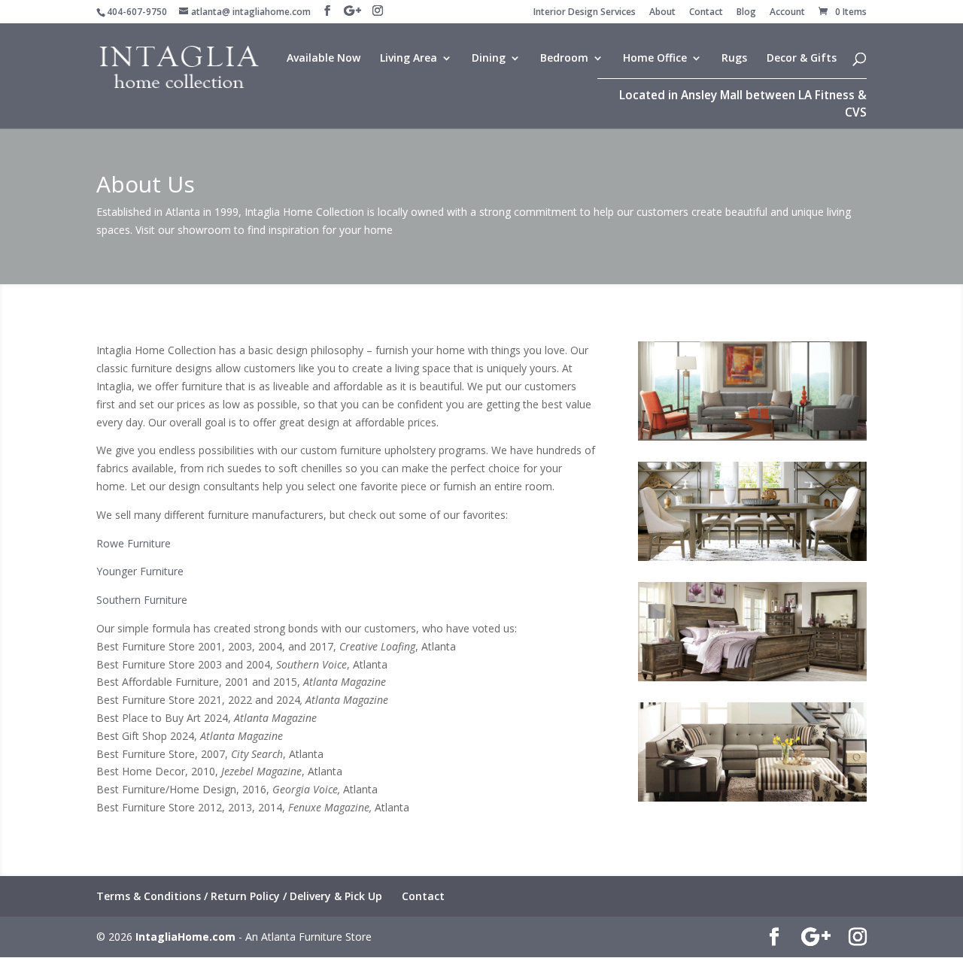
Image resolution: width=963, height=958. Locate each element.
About (662, 13)
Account (787, 13)
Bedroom (564, 59)
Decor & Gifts (802, 59)
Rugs (734, 59)
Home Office (655, 59)
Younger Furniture (140, 571)
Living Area (408, 59)
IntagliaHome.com (185, 936)
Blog (746, 13)
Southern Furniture (141, 600)
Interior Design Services (584, 13)
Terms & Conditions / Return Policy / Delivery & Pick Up (239, 896)
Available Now (323, 59)
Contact (706, 13)
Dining (489, 59)
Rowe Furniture (133, 543)
